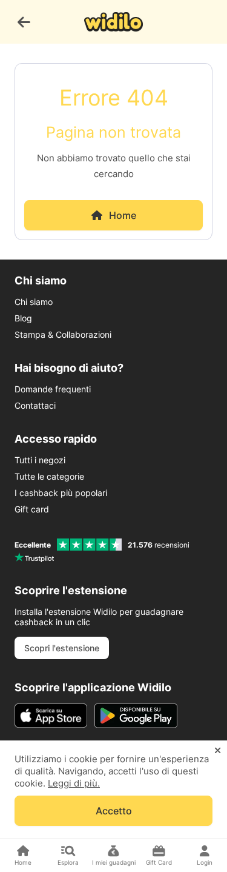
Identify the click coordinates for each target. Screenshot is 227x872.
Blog (23, 318)
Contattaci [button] (35, 405)
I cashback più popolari (61, 493)
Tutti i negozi (40, 460)
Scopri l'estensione (61, 648)
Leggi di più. (74, 783)
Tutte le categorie (49, 476)
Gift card (32, 509)
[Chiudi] (217, 750)
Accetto (114, 811)
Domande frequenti (53, 389)
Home (122, 215)
